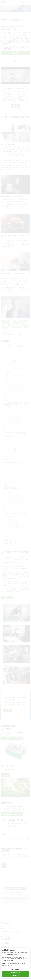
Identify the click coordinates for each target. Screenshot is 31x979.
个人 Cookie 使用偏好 (15, 969)
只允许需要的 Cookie (15, 972)
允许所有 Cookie (15, 975)
